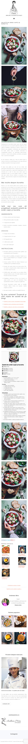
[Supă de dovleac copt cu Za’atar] (7, 644)
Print (13, 362)
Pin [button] (16, 362)
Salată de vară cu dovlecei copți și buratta (13, 304)
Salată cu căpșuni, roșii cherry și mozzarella (14, 306)
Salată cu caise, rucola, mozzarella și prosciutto (15, 301)
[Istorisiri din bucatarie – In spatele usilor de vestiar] (14, 673)
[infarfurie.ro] (14, 8)
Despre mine (18, 605)
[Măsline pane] (20, 627)
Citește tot (6, 703)
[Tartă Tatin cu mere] (20, 644)
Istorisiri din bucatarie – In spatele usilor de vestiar (13, 690)
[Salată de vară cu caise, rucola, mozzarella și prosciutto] (7, 627)
